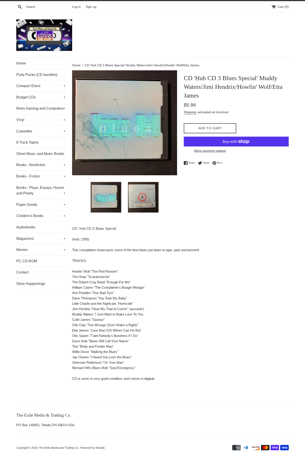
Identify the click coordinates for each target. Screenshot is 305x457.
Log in (76, 6)
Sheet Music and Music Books (40, 154)
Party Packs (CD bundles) (36, 75)
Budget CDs (40, 97)
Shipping (190, 112)
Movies (40, 250)
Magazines (40, 238)
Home (21, 63)
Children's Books (40, 216)
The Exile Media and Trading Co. (59, 447)
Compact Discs (40, 86)
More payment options (210, 150)
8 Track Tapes (27, 142)
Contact (22, 272)
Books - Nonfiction (40, 165)
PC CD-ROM (26, 261)
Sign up (91, 6)
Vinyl (40, 120)
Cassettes (40, 131)
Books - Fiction (40, 176)
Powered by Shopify (92, 447)
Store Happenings (30, 284)
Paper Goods (40, 205)
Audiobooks (25, 227)
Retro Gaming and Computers (40, 108)
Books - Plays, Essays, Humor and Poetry (40, 190)
